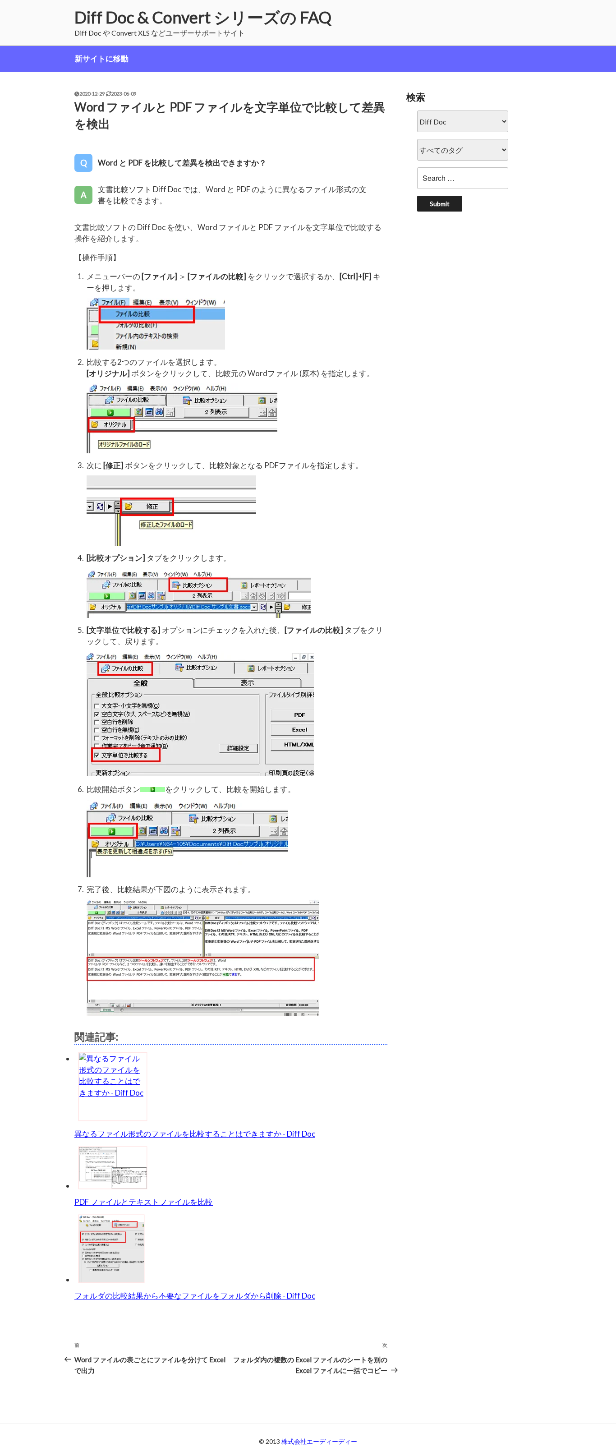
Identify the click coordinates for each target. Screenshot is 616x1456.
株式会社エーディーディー (319, 1441)
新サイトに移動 (102, 58)
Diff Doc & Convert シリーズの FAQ (202, 17)
